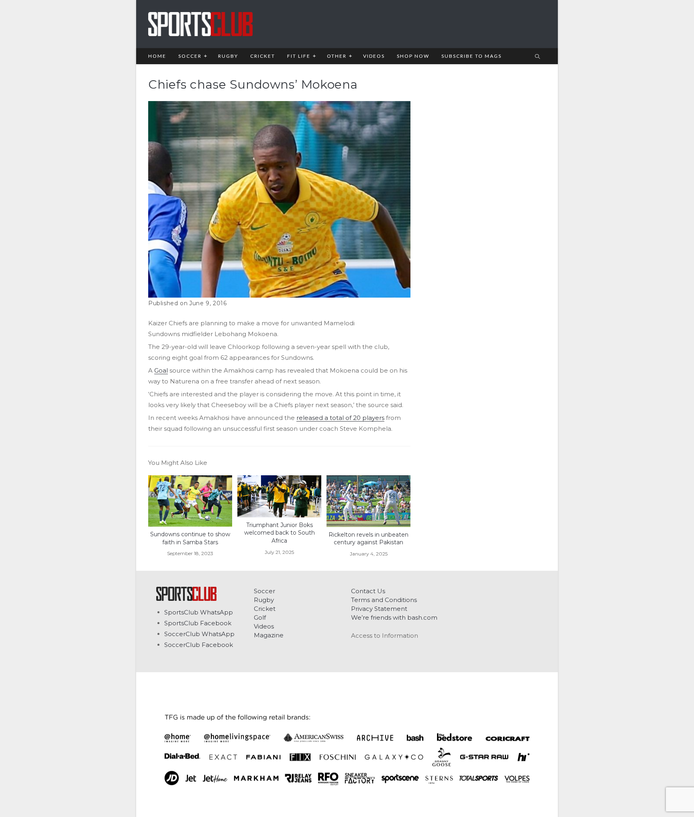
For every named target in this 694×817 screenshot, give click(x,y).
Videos (264, 626)
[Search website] (537, 57)
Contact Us (368, 591)
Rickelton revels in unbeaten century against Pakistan (368, 538)
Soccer (264, 591)
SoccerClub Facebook (198, 645)
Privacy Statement (379, 608)
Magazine (269, 635)
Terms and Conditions (384, 600)
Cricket (265, 608)
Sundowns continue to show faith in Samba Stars (190, 538)
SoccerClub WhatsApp (199, 634)
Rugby (264, 600)
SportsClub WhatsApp (198, 612)
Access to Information (384, 635)
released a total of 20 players (340, 418)
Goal (161, 370)
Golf (260, 617)
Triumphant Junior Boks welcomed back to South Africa (279, 532)
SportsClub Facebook (197, 623)
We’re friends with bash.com (394, 617)
